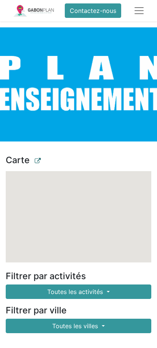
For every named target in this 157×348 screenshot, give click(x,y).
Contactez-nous (93, 10)
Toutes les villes (76, 326)
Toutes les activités (76, 292)
